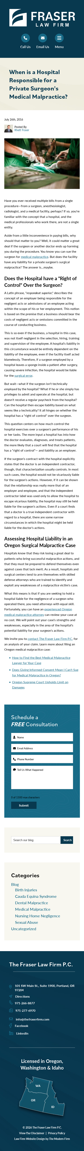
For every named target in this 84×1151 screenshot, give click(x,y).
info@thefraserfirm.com (32, 1019)
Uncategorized (23, 928)
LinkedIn (22, 1033)
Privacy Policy (56, 1133)
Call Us (25, 46)
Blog (15, 884)
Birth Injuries (26, 890)
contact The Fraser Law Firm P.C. (50, 638)
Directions (22, 996)
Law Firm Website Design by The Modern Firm (42, 1139)
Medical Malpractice (32, 909)
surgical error (23, 375)
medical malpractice (34, 256)
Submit (24, 805)
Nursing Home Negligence (37, 915)
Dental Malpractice (31, 902)
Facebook (21, 1025)
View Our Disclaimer (31, 1133)
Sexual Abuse (26, 922)
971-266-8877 (25, 1003)
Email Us (42, 46)
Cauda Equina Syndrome (36, 896)
